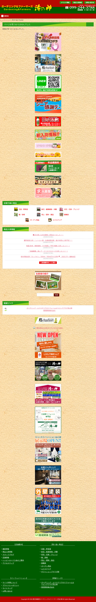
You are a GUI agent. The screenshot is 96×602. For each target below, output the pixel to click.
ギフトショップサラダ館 (50, 572)
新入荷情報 (77, 2)
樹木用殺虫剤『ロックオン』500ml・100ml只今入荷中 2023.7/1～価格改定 (48, 256)
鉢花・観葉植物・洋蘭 (49, 552)
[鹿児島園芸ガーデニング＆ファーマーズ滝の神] (27, 10)
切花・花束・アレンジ (49, 554)
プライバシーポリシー (11, 585)
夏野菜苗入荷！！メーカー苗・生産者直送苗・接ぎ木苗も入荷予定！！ (48, 240)
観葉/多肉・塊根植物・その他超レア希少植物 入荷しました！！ (48, 246)
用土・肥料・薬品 (47, 560)
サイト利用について (10, 582)
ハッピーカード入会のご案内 (13, 560)
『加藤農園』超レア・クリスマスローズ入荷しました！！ (48, 251)
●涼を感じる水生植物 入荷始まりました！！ (48, 235)
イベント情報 (65, 2)
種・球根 (44, 557)
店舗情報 (6, 557)
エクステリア (46, 569)
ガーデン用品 (46, 566)
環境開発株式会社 (49, 310)
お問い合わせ (89, 2)
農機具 (43, 563)
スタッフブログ (8, 554)
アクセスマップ (8, 563)
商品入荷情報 (7, 552)
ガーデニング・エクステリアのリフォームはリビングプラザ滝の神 (49, 308)
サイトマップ (7, 588)
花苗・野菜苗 (46, 549)
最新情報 (6, 549)
